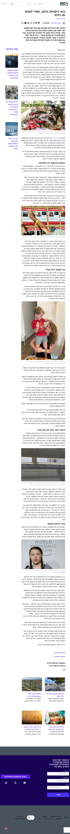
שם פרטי (67, 771)
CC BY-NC (62, 572)
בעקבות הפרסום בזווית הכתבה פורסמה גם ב (56, 664)
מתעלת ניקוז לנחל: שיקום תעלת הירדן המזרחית (34, 695)
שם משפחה (66, 778)
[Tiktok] (6, 782)
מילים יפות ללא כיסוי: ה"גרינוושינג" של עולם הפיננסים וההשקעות (56, 728)
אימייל (67, 785)
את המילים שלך (55, 138)
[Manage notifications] (6, 828)
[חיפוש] (12, 3)
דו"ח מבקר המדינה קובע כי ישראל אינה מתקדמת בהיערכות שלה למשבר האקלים (32, 728)
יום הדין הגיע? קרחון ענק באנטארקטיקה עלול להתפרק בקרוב (13, 144)
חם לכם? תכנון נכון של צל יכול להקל (55, 695)
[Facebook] (24, 782)
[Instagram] (15, 782)
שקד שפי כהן (56, 23)
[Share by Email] (25, 23)
